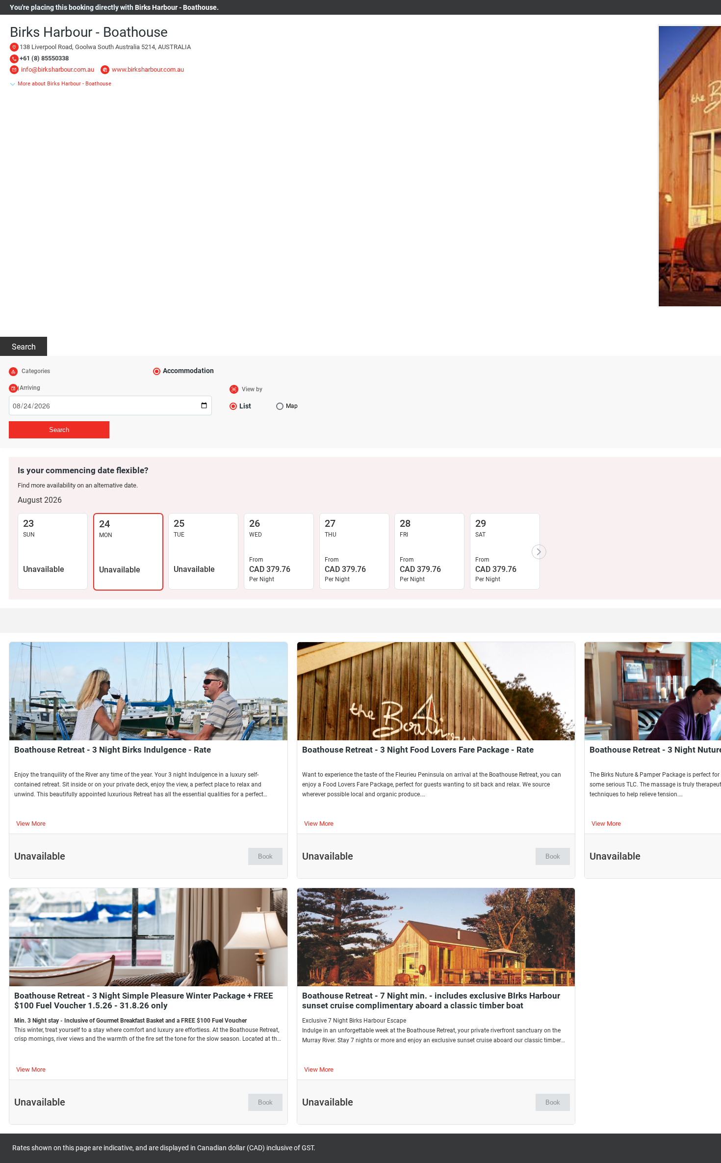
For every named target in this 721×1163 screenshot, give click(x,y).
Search (24, 347)
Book (265, 856)
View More (31, 823)
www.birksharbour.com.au (148, 69)
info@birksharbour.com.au (57, 69)
